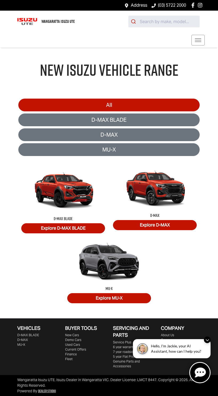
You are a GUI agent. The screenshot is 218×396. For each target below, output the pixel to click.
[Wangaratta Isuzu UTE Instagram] (201, 5)
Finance (71, 354)
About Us (167, 335)
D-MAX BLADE (109, 119)
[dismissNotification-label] (207, 339)
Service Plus (122, 342)
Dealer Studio (47, 391)
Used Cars (72, 345)
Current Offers (75, 349)
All (109, 105)
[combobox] (164, 21)
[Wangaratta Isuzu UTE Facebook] (194, 5)
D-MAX (109, 134)
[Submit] (134, 21)
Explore (63, 228)
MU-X (109, 149)
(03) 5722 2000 (172, 5)
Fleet (69, 359)
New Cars (72, 335)
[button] (198, 40)
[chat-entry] (200, 372)
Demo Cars (73, 340)
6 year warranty (124, 347)
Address (139, 5)
